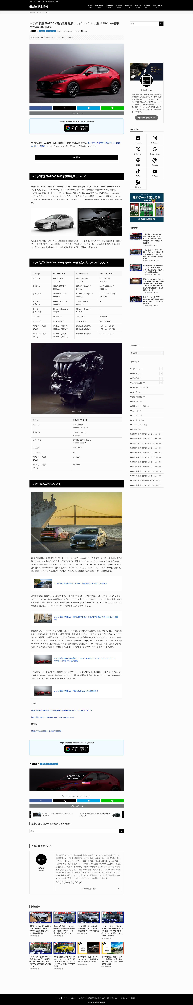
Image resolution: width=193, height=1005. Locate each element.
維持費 (136, 392)
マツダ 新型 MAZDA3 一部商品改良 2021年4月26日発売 (76, 691)
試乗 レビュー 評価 (140, 406)
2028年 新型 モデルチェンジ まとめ (146, 485)
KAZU (41, 868)
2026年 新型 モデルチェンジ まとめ (146, 476)
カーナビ (137, 411)
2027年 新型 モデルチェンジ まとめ (146, 480)
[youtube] (80, 882)
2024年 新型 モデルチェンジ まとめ (146, 466)
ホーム (58, 998)
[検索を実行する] (121, 831)
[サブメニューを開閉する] (161, 368)
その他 (136, 429)
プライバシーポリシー (70, 998)
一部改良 (42, 31)
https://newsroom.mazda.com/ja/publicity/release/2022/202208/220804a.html (61, 710)
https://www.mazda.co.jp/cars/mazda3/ (46, 730)
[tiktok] (72, 882)
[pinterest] (76, 882)
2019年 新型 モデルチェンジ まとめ (146, 443)
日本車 (137, 369)
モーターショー (139, 424)
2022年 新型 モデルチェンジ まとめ (146, 457)
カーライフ (138, 420)
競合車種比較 (139, 397)
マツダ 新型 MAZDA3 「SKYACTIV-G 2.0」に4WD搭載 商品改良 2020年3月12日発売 (86, 618)
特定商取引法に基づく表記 (96, 998)
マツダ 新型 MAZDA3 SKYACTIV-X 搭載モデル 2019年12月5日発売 (80, 583)
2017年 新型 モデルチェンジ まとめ (146, 434)
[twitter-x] (65, 882)
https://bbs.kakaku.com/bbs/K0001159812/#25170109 (52, 717)
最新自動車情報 (38, 6)
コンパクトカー (50, 31)
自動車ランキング (140, 387)
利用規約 (82, 998)
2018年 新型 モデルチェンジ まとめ (146, 438)
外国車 (137, 373)
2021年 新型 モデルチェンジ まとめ (146, 452)
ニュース (137, 415)
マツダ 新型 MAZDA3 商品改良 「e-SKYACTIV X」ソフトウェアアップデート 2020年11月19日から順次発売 (85, 659)
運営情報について (113, 998)
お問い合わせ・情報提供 (129, 998)
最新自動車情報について (146, 118)
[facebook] (61, 882)
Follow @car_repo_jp (71, 783)
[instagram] (68, 882)
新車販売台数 (139, 383)
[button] (40, 108)
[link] (57, 882)
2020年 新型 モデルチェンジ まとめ (146, 448)
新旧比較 (137, 401)
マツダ (34, 31)
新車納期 (137, 378)
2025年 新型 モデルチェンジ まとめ (146, 471)
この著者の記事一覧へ (88, 888)
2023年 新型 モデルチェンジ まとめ (146, 462)
